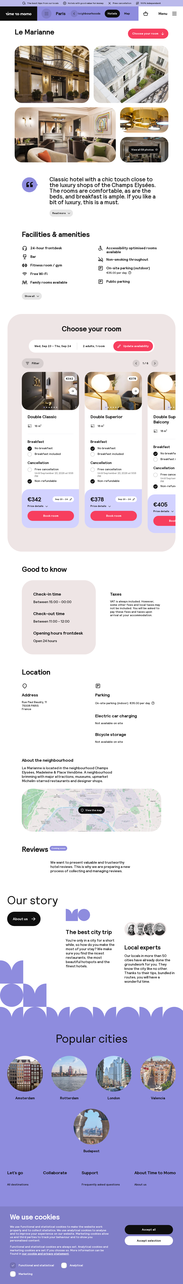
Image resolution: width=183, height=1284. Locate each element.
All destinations (17, 1184)
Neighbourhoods (88, 13)
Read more (59, 213)
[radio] (30, 448)
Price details (35, 506)
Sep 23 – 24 (61, 499)
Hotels (112, 13)
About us (20, 919)
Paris (61, 13)
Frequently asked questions (101, 1184)
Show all (30, 296)
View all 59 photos (142, 149)
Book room (50, 516)
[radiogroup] (50, 451)
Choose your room (145, 33)
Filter (35, 363)
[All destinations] (46, 14)
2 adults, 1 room (94, 346)
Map (127, 13)
